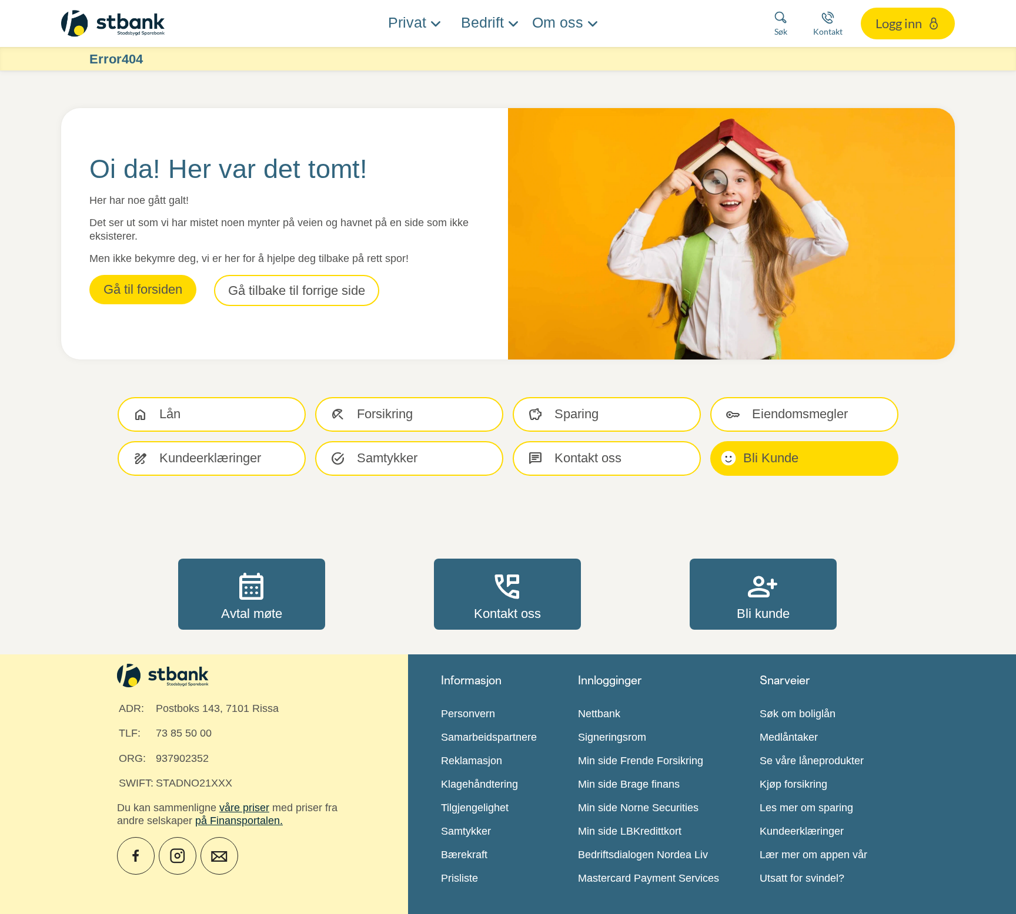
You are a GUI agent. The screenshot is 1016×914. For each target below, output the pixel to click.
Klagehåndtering (479, 784)
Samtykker (466, 831)
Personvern (468, 714)
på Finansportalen (237, 820)
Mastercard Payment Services (648, 878)
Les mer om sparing (806, 808)
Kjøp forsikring (793, 784)
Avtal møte (251, 594)
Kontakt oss (507, 594)
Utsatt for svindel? (802, 878)
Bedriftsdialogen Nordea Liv (643, 855)
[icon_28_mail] (219, 856)
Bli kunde (763, 594)
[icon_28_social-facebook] (136, 856)
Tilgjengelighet (475, 808)
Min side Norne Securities (638, 808)
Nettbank (599, 714)
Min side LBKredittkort (629, 831)
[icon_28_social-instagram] (177, 856)
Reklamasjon (471, 761)
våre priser (244, 808)
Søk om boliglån (797, 714)
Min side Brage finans (629, 784)
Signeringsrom (612, 737)
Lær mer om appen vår (813, 855)
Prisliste (459, 878)
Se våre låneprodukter (812, 761)
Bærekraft (464, 855)
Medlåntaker (789, 737)
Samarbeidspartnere (489, 737)
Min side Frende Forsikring (640, 761)
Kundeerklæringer (802, 831)
